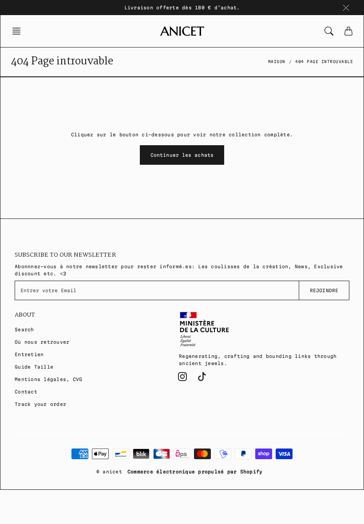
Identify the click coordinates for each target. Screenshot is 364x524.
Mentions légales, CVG (48, 379)
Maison (276, 62)
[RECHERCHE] (329, 31)
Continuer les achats (182, 155)
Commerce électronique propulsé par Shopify (195, 471)
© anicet (109, 471)
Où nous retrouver (42, 342)
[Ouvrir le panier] (348, 31)
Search (24, 329)
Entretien (29, 354)
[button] (19, 31)
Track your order (40, 404)
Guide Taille (34, 366)
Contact (26, 391)
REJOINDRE (324, 290)
